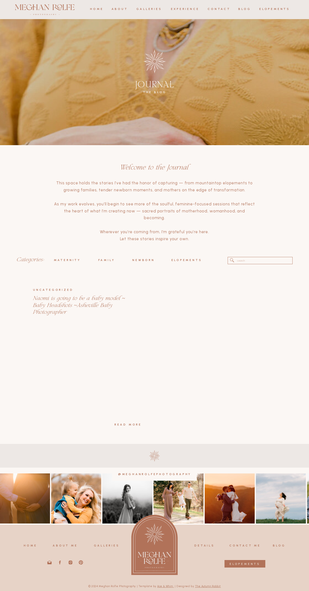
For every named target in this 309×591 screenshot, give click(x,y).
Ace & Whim (165, 586)
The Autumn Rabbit (208, 586)
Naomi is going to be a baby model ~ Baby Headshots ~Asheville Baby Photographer (79, 305)
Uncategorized (53, 290)
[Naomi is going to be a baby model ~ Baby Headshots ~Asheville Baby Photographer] (87, 369)
